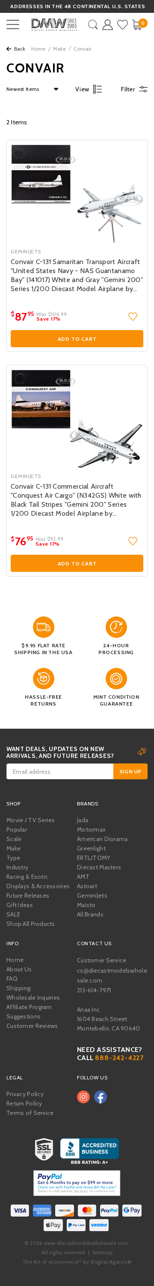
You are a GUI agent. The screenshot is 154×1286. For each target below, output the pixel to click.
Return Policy (24, 1103)
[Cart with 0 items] (136, 24)
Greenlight (91, 848)
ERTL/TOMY (93, 858)
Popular (16, 829)
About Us (19, 969)
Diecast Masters (99, 867)
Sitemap (102, 1252)
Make (59, 48)
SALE (13, 914)
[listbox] (30, 89)
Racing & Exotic (27, 876)
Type (13, 858)
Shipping (18, 988)
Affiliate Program (29, 1007)
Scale (13, 839)
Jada (82, 820)
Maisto (86, 905)
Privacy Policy (25, 1094)
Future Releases (27, 895)
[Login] (107, 24)
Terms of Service (29, 1113)
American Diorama (102, 839)
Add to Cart (77, 339)
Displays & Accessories (38, 886)
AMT (83, 876)
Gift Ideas (19, 905)
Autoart (87, 886)
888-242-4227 (119, 1058)
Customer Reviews (32, 1026)
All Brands (90, 914)
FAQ (12, 979)
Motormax (91, 829)
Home (38, 48)
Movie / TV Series (30, 820)
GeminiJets (92, 895)
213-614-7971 (94, 990)
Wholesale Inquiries (33, 997)
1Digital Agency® (111, 1262)
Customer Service (101, 960)
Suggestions (23, 1016)
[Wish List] (122, 25)
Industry (17, 867)
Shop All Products (30, 924)
